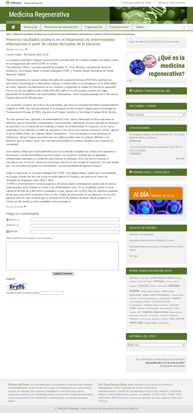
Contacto (150, 41)
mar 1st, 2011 (16, 49)
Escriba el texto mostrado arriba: (22, 293)
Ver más (133, 256)
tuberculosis (164, 323)
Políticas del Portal (18, 384)
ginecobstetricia (167, 308)
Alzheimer (134, 278)
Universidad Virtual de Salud (136, 3)
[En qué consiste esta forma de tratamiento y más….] (156, 66)
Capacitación (94, 27)
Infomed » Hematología (141, 234)
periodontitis (145, 319)
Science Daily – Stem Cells (151, 172)
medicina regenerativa (155, 311)
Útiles (140, 27)
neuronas (163, 315)
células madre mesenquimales (156, 295)
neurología (153, 315)
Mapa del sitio (136, 41)
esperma (141, 308)
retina (172, 319)
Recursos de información (61, 27)
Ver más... (181, 158)
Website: (13, 231)
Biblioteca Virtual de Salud (171, 3)
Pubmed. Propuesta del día (151, 91)
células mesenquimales (148, 298)
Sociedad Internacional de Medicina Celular (151, 240)
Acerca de (31, 27)
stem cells (136, 322)
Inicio (138, 359)
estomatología (152, 308)
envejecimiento (136, 305)
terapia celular (150, 323)
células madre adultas (150, 291)
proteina (164, 319)
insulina (133, 312)
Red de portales (176, 359)
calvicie (133, 281)
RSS (158, 41)
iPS (139, 312)
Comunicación (119, 27)
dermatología (165, 298)
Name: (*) (14, 219)
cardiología (159, 281)
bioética (178, 278)
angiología (144, 278)
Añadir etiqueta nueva (162, 277)
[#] (26, 49)
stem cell (180, 319)
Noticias (18, 207)
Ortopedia (173, 315)
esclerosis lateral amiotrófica (156, 305)
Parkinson (134, 319)
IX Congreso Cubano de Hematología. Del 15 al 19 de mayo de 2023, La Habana (157, 136)
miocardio (143, 315)
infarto (177, 308)
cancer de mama (144, 281)
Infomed (73, 408)
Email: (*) (14, 225)
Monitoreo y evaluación (155, 359)
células (153, 286)
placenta (156, 319)
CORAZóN (143, 286)
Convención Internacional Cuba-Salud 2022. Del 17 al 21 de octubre (155, 149)
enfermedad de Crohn (161, 302)
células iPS (162, 286)
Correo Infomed (171, 41)
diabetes (176, 298)
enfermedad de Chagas (140, 302)
